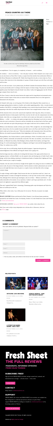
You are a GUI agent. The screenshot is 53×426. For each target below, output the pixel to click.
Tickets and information (8, 200)
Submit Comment (43, 260)
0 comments (26, 15)
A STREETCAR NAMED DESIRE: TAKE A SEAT (13, 325)
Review (21, 15)
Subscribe (10, 383)
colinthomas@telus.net (18, 390)
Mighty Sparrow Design (17, 419)
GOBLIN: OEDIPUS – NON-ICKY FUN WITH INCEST (37, 294)
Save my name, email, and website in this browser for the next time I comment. (24, 256)
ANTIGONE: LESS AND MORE (15, 293)
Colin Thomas (10, 15)
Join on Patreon (13, 408)
